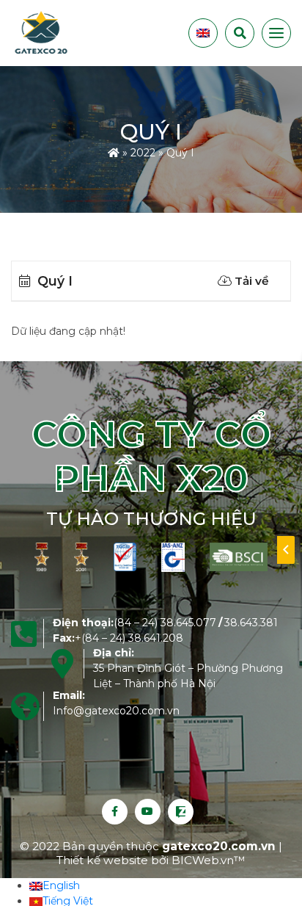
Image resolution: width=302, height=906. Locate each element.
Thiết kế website (103, 860)
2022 (142, 152)
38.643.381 (251, 622)
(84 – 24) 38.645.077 (165, 622)
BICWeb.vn (203, 860)
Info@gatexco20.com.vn (116, 710)
